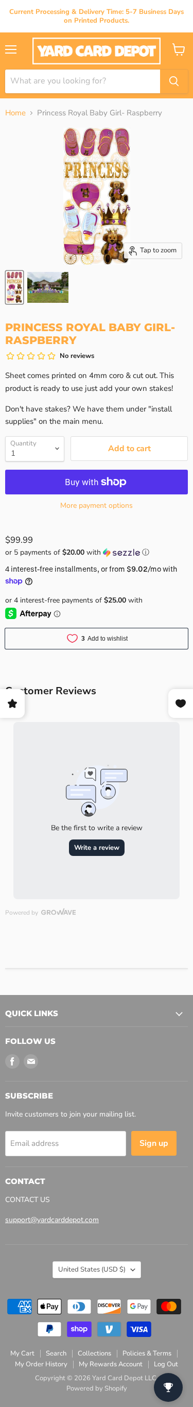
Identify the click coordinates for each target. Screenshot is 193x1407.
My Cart (22, 1353)
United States (92, 1269)
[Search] (174, 81)
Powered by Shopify (96, 1388)
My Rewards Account (111, 1364)
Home (15, 113)
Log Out (166, 1364)
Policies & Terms (146, 1353)
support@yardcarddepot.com (52, 1220)
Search (56, 1353)
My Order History (41, 1364)
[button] (96, 552)
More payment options (96, 506)
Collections (94, 1353)
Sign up (153, 1143)
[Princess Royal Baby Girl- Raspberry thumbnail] (14, 287)
